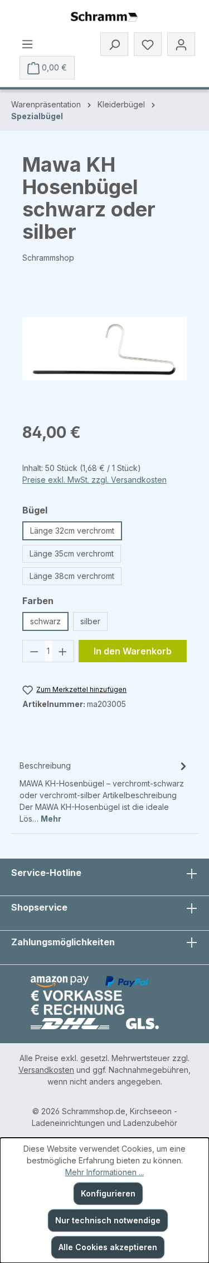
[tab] (104, 791)
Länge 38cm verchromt (72, 576)
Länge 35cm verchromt (72, 553)
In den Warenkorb (133, 651)
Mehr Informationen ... (104, 1172)
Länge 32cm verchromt (72, 530)
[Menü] (27, 43)
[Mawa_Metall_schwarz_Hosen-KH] (104, 348)
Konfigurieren (108, 1193)
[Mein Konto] (181, 44)
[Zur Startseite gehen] (104, 17)
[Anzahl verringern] (34, 651)
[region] (104, 349)
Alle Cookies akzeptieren (108, 1247)
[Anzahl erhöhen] (63, 651)
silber (90, 621)
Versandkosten (46, 1070)
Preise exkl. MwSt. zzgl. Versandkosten (94, 479)
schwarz (45, 621)
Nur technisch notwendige (108, 1220)
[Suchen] (114, 44)
